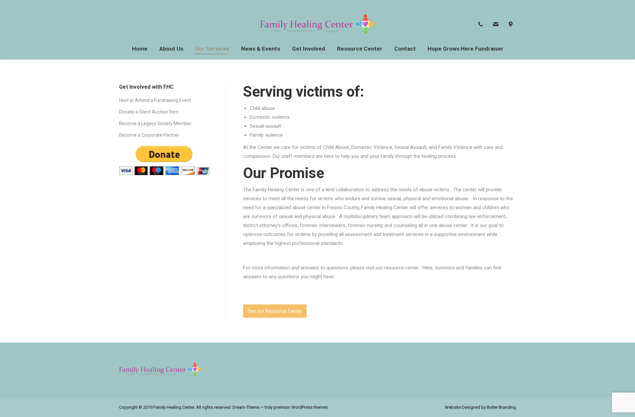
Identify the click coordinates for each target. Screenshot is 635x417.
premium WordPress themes (301, 407)
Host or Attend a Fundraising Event (155, 100)
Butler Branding (501, 407)
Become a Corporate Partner (149, 135)
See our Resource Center (274, 311)
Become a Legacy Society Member (155, 123)
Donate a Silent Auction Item (149, 112)
